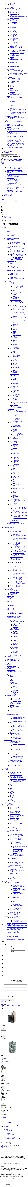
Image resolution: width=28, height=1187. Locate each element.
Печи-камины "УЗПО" (15, 531)
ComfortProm (13, 878)
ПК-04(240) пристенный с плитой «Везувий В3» (19, 552)
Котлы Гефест (16, 888)
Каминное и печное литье (16, 47)
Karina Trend (16, 464)
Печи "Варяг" (13, 32)
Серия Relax (16, 397)
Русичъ (14, 294)
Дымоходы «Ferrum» (15, 10)
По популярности (15, 1005)
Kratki (11, 707)
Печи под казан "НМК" (16, 839)
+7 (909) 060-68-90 (17, 159)
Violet (14, 392)
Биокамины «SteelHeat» (16, 80)
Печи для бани (10, 19)
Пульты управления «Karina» (20, 508)
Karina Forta (16, 452)
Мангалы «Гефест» (14, 812)
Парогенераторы (14, 520)
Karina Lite (15, 461)
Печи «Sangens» (14, 503)
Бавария (15, 558)
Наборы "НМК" (17, 738)
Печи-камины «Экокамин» (16, 557)
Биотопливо (13, 82)
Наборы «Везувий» (17, 736)
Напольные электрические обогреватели (16, 104)
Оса (13, 368)
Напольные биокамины (16, 775)
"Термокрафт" (13, 917)
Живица (12, 662)
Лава (14, 296)
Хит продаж (10, 988)
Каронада (15, 360)
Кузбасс (15, 329)
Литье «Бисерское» (14, 637)
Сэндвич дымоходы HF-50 (16, 250)
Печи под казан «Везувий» (16, 835)
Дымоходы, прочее (14, 12)
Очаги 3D (15, 757)
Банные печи (10, 1130)
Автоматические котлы (18, 894)
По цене (3, 1005)
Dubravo (15, 391)
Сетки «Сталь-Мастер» (15, 274)
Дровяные (15, 383)
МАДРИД (15, 693)
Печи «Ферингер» (14, 38)
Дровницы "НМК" (17, 725)
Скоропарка (16, 367)
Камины (9, 61)
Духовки (15, 625)
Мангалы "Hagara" (14, 819)
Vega (14, 468)
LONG (11, 784)
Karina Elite (15, 457)
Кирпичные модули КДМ (16, 867)
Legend (14, 352)
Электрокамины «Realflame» (17, 71)
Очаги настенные (17, 745)
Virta (14, 472)
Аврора (14, 370)
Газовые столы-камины (16, 114)
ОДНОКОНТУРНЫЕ (18, 255)
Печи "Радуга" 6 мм (18, 286)
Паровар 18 (15, 444)
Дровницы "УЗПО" (18, 729)
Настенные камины (15, 762)
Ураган (14, 427)
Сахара (14, 331)
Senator (14, 480)
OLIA (11, 663)
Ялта (14, 380)
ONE (11, 785)
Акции (11, 7)
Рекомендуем (10, 991)
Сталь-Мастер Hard (17, 301)
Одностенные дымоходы (16, 240)
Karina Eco (15, 462)
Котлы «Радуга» (14, 910)
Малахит (15, 492)
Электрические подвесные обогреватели (16, 107)
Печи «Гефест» (13, 431)
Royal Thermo (13, 75)
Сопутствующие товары (13, 116)
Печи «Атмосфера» (14, 410)
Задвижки (15, 627)
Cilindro (14, 466)
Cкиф (14, 290)
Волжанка (15, 347)
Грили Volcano (13, 858)
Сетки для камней (14, 18)
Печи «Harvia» (13, 349)
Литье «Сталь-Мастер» (15, 655)
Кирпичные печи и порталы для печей (16, 523)
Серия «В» (12, 612)
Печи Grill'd (13, 387)
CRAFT (12, 11)
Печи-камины (13, 28)
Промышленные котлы (18, 893)
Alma (14, 446)
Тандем (14, 495)
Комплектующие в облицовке (17, 278)
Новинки (8, 1005)
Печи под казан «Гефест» (16, 836)
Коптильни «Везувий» (15, 827)
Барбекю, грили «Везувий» (16, 854)
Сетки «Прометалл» (15, 279)
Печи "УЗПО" (13, 31)
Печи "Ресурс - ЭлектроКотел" (17, 500)
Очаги (11, 753)
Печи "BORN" (13, 501)
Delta (14, 471)
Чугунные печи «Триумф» (16, 613)
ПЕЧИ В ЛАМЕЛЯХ (18, 419)
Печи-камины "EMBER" (16, 581)
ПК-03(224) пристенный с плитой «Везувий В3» (19, 549)
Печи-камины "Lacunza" (16, 582)
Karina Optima (16, 454)
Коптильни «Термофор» (16, 828)
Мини (14, 341)
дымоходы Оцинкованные (16, 259)
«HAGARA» (13, 877)
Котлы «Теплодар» (14, 897)
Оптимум (15, 293)
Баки (11, 15)
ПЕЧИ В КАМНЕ (17, 421)
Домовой (12, 605)
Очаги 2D (15, 754)
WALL (11, 791)
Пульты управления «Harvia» (20, 507)
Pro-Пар (15, 448)
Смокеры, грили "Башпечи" (17, 862)
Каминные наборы (14, 733)
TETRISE (12, 792)
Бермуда (15, 344)
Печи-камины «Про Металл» (17, 530)
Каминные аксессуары (15, 67)
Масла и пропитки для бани (17, 53)
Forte (14, 483)
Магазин (6, 1129)
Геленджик (15, 378)
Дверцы (15, 631)
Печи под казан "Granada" (16, 838)
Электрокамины (11, 69)
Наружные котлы (17, 908)
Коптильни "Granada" (15, 830)
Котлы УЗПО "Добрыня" (16, 896)
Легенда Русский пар (18, 426)
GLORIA (12, 800)
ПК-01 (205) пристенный (19, 546)
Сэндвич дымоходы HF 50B (17, 251)
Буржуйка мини (14, 610)
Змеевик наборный (17, 981)
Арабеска (15, 357)
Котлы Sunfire (16, 892)
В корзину (3, 1029)
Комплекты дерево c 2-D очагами (18, 758)
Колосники (15, 645)
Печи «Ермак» (13, 382)
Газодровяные (16, 297)
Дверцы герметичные (18, 621)
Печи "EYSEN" (14, 395)
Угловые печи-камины (18, 577)
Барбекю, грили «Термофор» (17, 855)
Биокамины (10, 77)
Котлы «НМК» (13, 884)
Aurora (14, 388)
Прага (14, 684)
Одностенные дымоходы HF (17, 249)
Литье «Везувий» (14, 620)
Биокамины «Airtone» (15, 81)
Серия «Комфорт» (14, 614)
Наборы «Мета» (17, 737)
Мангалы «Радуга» (14, 807)
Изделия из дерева (14, 55)
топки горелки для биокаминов (18, 779)
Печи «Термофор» (14, 30)
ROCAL (12, 675)
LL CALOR (12, 680)
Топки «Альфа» (17, 698)
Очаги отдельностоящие (19, 744)
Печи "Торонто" (14, 593)
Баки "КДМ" (13, 263)
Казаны (11, 88)
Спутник (15, 900)
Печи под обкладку (17, 433)
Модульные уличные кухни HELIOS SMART (17, 871)
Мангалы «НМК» (14, 810)
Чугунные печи (13, 22)
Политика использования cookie (7, 1163)
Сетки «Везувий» (14, 273)
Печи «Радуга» (13, 34)
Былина (15, 440)
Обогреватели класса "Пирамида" (18, 935)
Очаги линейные (17, 750)
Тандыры (12, 93)
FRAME (12, 793)
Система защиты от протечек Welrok (16, 939)
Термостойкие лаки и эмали (17, 59)
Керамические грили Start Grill (17, 861)
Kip (13, 479)
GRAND (12, 787)
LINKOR (12, 795)
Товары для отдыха (11, 84)
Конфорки (15, 643)
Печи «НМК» (13, 35)
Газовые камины (14, 65)
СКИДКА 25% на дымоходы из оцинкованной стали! (15, 137)
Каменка (15, 340)
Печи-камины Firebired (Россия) (18, 578)
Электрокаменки (14, 23)
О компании (10, 1121)
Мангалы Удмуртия (14, 818)
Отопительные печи (12, 27)
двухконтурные (13, 234)
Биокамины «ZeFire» (15, 78)
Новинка (9, 985)
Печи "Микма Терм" (15, 499)
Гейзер (14, 359)
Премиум (15, 430)
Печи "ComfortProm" (15, 394)
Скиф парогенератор (18, 292)
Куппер (14, 898)
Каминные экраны (14, 715)
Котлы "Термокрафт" (15, 912)
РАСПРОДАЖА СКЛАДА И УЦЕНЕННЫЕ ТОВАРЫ (14, 134)
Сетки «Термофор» (14, 275)
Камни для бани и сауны (16, 46)
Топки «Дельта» (17, 701)
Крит (14, 686)
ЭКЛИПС (15, 691)
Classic (14, 351)
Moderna (15, 477)
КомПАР (15, 336)
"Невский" (12, 919)
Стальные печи (13, 20)
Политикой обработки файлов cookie (18, 1181)
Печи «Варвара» (14, 40)
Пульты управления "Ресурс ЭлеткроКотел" (20, 516)
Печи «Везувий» (14, 43)
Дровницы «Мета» (17, 727)
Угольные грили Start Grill (16, 859)
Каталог (6, 1)
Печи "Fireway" (13, 442)
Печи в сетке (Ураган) (18, 434)
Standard (15, 353)
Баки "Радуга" (13, 266)
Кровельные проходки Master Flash (18, 16)
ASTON (12, 709)
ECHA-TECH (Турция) (15, 703)
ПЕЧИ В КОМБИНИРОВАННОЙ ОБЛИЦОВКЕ (19, 417)
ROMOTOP (13, 676)
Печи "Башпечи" (14, 386)
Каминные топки (14, 63)
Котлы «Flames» (14, 909)
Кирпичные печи (14, 524)
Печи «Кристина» (14, 487)
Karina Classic (16, 460)
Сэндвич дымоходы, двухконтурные (18, 257)
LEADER (12, 788)
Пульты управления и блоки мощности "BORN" (20, 513)
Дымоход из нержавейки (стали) (18, 254)
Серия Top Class (17, 398)
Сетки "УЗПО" (13, 277)
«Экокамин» (13, 697)
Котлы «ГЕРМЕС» (14, 915)
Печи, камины (13, 6)
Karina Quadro (16, 458)
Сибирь (14, 332)
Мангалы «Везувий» (15, 808)
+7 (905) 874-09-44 (6, 1150)
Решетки (15, 628)
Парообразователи (14, 522)
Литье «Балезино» (14, 647)
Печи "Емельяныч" (17, 407)
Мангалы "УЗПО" (14, 816)
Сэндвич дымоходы (15, 242)
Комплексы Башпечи (15, 873)
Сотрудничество (8, 151)
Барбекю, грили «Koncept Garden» (18, 857)
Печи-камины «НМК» (15, 563)
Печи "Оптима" (14, 590)
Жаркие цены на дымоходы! (14, 140)
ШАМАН (15, 694)
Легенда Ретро (16, 425)
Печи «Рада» (16, 304)
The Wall (15, 475)
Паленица (15, 343)
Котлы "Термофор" (14, 913)
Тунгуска (15, 363)
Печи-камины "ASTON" (16, 579)
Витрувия (15, 371)
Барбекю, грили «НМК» (16, 865)
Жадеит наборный (17, 980)
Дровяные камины (14, 62)
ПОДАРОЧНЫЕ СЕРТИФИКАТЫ (15, 143)
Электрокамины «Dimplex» (16, 70)
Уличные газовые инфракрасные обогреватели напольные (18, 113)
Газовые (15, 372)
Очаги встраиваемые (18, 748)
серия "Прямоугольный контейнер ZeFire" (18, 781)
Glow (14, 473)
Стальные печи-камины (19, 561)
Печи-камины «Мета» (15, 559)
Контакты (6, 152)
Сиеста (14, 325)
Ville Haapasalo (16, 355)
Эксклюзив (15, 496)
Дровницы (12, 722)
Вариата (15, 364)
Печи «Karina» (13, 450)
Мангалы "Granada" (15, 814)
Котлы (8, 96)
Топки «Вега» (16, 699)
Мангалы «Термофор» (15, 811)
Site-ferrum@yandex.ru (15, 160)
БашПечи (12, 269)
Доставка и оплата (8, 149)
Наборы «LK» (16, 734)
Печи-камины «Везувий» (16, 543)
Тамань (14, 328)
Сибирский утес (17, 335)
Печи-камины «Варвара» (16, 562)
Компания (6, 1119)
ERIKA (11, 796)
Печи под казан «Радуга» (16, 834)
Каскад (14, 333)
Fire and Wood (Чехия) (18, 730)
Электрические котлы (15, 98)
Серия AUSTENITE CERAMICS (18, 243)
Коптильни (12, 86)
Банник (14, 345)
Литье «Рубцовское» (15, 629)
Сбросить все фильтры (7, 1000)
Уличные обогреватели (12, 102)
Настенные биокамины (15, 776)
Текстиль (12, 57)
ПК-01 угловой (16, 547)
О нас (5, 148)
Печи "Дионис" (14, 405)
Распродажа (10, 994)
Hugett (11, 880)
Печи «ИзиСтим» (14, 374)
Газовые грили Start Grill (16, 863)
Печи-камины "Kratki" (15, 540)
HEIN (14, 679)
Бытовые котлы (16, 904)
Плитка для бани (14, 58)
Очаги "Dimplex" (14, 742)
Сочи (14, 376)
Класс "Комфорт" (17, 920)
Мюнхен (15, 683)
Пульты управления (15, 505)
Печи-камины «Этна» (15, 570)
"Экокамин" (13, 682)
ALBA (11, 797)
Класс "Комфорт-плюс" (18, 921)
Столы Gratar (13, 869)
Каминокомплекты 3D (15, 760)
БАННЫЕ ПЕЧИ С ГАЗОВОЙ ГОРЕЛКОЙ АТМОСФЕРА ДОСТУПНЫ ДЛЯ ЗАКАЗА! (14, 123)
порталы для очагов (15, 765)
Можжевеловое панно (15, 667)
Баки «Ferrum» (13, 265)
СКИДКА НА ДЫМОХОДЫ (14, 139)
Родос (14, 688)
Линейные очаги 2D (18, 756)
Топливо (12, 54)
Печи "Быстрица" (17, 406)
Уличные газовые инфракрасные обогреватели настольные (18, 110)
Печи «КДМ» (13, 39)
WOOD (11, 789)
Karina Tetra (15, 456)
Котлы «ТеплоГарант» (15, 902)
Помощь (6, 1126)
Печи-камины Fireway (15, 586)
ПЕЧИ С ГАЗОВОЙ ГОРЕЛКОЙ (18, 413)
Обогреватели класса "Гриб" (17, 933)
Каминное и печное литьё (13, 1140)
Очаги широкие (17, 749)
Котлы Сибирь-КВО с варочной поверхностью (19, 886)
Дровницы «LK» (17, 723)
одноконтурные (14, 232)
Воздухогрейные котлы (18, 906)
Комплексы (12, 92)
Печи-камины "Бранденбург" (16, 533)
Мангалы (12, 85)
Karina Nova (16, 453)
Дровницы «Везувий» (18, 726)
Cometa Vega (16, 390)
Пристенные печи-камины (19, 571)
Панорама (15, 690)
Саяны (14, 362)
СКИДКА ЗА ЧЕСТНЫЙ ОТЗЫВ (15, 141)
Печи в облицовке (17, 436)
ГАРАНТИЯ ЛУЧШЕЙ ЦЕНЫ (14, 147)
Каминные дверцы (14, 66)
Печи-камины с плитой (18, 575)
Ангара (14, 366)
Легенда (15, 423)
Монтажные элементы (15, 246)
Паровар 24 (15, 445)
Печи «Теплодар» (14, 36)
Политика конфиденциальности (15, 1125)
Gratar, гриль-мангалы (15, 842)
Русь (14, 327)
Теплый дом (13, 606)
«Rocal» (12, 705)
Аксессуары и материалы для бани (15, 45)
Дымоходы (12, 4)
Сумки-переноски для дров (16, 732)
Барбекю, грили (14, 90)
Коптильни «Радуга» (15, 826)
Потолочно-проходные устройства (18, 244)
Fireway (11, 710)
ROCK (11, 799)
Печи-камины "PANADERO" (17, 584)
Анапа (14, 375)
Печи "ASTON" (14, 42)
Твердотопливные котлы (16, 97)
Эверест (15, 298)
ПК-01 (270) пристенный (19, 545)
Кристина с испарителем (19, 491)
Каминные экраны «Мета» (19, 721)
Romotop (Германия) (15, 706)
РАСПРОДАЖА (11, 3)
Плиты (14, 624)
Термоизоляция (13, 49)
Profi (14, 485)
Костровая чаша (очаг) (15, 94)
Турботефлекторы (14, 14)
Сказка (14, 339)
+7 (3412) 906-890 (6, 159)
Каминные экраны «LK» (19, 717)
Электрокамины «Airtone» (16, 74)
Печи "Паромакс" (14, 504)
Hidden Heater (16, 484)
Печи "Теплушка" (14, 592)
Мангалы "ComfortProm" (16, 822)
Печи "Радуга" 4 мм (18, 285)
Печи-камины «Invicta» (15, 542)
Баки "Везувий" (14, 267)
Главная (6, 214)
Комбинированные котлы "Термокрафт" (16, 100)
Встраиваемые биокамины (16, 777)
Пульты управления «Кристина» (18, 510)
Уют (11, 604)
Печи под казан (13, 89)
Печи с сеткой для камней (19, 411)
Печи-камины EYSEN (15, 585)
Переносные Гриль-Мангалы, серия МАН (18, 849)
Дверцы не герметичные (19, 623)
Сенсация (15, 429)
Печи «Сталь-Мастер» (15, 300)
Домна (14, 379)
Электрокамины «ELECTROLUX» (18, 73)
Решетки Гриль (13, 820)
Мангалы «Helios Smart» (16, 823)
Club (14, 469)
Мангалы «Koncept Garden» (17, 815)
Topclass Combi (16, 476)
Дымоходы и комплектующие (14, 8)
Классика (15, 493)
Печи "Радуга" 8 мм (18, 288)
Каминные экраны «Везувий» (17, 719)
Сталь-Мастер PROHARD (19, 302)
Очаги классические (18, 746)
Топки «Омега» (16, 702)
